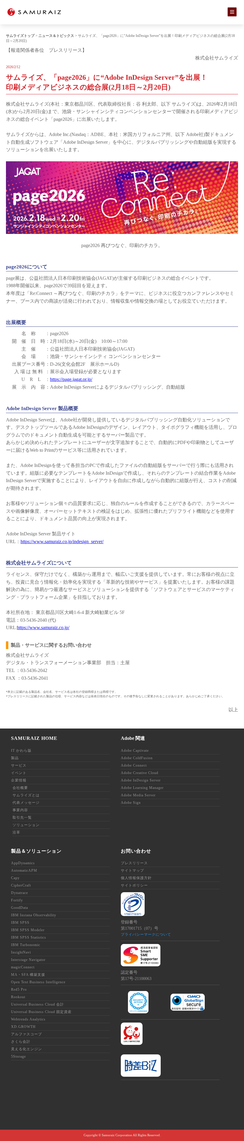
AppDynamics (23, 863)
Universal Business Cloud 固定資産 (41, 1012)
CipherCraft (21, 885)
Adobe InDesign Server (141, 780)
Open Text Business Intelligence (38, 982)
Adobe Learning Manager (142, 788)
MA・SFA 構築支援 (28, 975)
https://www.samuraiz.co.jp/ (43, 627)
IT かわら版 (21, 750)
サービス (18, 765)
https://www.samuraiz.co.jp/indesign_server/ (62, 541)
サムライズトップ (20, 36)
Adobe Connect (134, 765)
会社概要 (20, 788)
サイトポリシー (134, 885)
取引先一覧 (22, 817)
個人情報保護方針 (136, 878)
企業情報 (18, 780)
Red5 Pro (19, 989)
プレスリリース (134, 863)
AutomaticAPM (24, 870)
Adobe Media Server (138, 795)
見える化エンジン (26, 1049)
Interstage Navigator (28, 960)
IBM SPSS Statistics (28, 937)
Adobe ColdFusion (137, 758)
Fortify (17, 900)
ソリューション (26, 825)
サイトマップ (132, 870)
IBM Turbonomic (25, 945)
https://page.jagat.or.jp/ (71, 379)
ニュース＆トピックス (56, 36)
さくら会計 (20, 1042)
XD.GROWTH (23, 1027)
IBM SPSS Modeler (28, 930)
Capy (15, 878)
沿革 (16, 832)
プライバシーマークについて (146, 934)
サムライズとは (26, 795)
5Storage (18, 1056)
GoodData (19, 908)
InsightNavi (21, 952)
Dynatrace (19, 893)
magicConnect (23, 967)
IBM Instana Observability (33, 915)
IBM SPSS (20, 922)
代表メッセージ (26, 803)
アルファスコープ (26, 1034)
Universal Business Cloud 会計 (37, 1004)
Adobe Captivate (135, 750)
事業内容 (20, 810)
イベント (18, 773)
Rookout (18, 997)
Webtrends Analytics (28, 1019)
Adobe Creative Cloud (139, 773)
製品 (15, 758)
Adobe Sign (131, 803)
